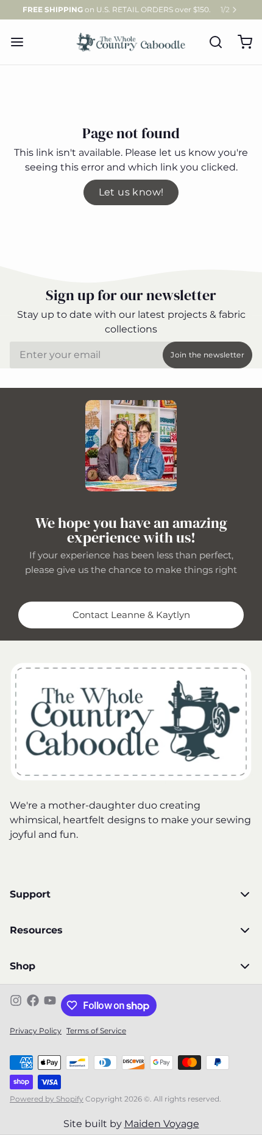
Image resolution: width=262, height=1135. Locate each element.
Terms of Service (96, 1030)
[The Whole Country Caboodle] (130, 42)
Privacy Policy (36, 1030)
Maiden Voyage (161, 1124)
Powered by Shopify (46, 1098)
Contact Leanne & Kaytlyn (131, 615)
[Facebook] (33, 1005)
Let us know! (131, 192)
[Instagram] (16, 1005)
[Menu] (22, 42)
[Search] (211, 42)
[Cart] (240, 42)
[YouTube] (50, 1005)
